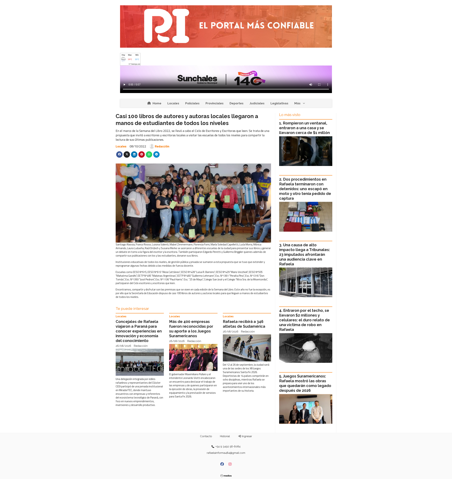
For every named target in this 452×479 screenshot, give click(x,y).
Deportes (236, 103)
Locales (173, 103)
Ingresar (246, 436)
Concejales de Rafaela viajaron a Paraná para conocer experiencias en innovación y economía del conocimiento (139, 331)
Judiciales (256, 103)
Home (157, 103)
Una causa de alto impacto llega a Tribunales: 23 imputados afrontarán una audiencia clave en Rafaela (304, 254)
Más (297, 103)
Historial (225, 436)
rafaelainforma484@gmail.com (226, 452)
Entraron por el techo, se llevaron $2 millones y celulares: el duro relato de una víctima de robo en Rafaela (304, 320)
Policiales (192, 103)
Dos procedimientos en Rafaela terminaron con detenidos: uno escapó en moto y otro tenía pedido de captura (305, 189)
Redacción (162, 146)
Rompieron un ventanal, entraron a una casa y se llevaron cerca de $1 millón (304, 128)
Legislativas (279, 103)
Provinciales (215, 103)
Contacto (206, 436)
